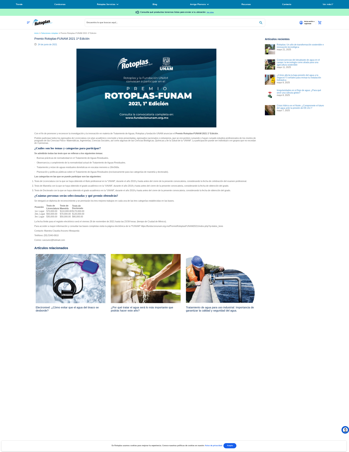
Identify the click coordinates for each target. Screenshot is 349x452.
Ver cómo (210, 12)
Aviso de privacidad (213, 445)
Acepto (230, 445)
